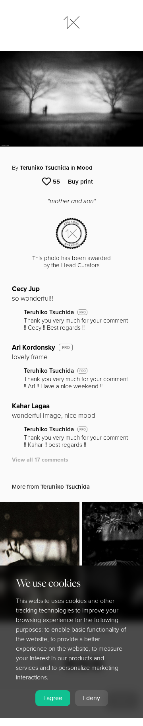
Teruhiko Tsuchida (44, 167)
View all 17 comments (40, 459)
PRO (82, 312)
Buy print (80, 181)
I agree (52, 698)
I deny (91, 698)
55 (56, 181)
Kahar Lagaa (31, 406)
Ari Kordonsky (33, 347)
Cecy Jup (26, 289)
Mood (85, 167)
